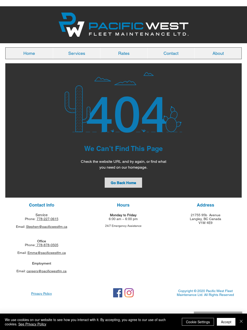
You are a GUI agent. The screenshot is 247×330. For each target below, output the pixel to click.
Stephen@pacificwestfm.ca (46, 227)
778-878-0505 (47, 245)
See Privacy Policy (32, 324)
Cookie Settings (198, 321)
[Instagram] (129, 292)
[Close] (241, 321)
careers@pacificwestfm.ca (47, 271)
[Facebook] (117, 292)
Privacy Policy (41, 293)
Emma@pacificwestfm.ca (46, 253)
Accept (226, 321)
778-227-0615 (47, 219)
